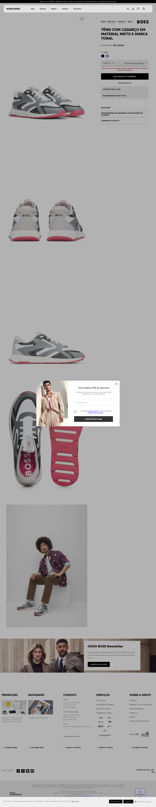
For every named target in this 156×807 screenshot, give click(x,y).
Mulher (54, 9)
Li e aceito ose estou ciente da (95, 412)
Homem (43, 9)
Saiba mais (75, 801)
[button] (142, 801)
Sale (32, 9)
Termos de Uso (94, 411)
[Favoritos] (138, 8)
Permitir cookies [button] (115, 801)
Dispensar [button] (128, 801)
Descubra (77, 9)
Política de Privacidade (95, 413)
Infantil (65, 9)
